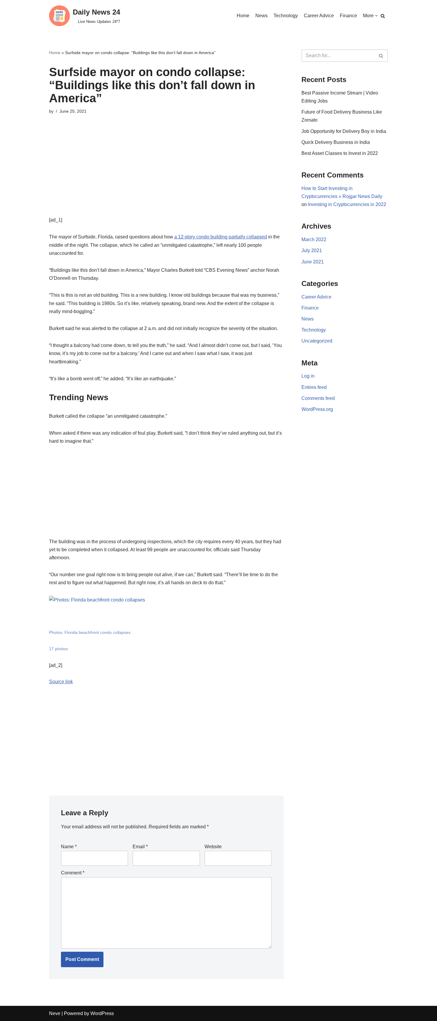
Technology (285, 15)
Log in (308, 375)
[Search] (383, 16)
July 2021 (311, 250)
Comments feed (318, 398)
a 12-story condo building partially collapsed (220, 236)
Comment (72, 872)
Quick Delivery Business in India (335, 142)
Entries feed (314, 387)
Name (69, 846)
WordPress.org (317, 409)
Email (140, 846)
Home (243, 15)
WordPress (102, 1013)
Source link (61, 681)
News (261, 15)
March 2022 (313, 239)
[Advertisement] (166, 174)
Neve (54, 1013)
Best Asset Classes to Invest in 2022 (339, 153)
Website (213, 846)
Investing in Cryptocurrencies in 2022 (347, 204)
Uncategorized (316, 340)
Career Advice (319, 15)
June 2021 (312, 261)
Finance (348, 15)
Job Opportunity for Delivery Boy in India (343, 131)
